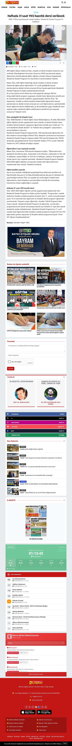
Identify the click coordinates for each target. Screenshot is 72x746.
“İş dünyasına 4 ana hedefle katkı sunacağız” (36, 475)
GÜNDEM (4, 7)
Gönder (10, 368)
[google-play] (44, 712)
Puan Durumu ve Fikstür (16, 726)
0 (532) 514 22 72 (13, 652)
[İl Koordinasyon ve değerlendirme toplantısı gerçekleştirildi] (21, 298)
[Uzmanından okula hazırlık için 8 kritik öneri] (51, 298)
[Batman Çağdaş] (12, 2)
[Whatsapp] (42, 707)
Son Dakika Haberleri (15, 730)
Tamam (65, 743)
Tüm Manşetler (43, 726)
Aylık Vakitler (11, 569)
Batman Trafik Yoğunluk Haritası (48, 723)
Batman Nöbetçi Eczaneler (17, 720)
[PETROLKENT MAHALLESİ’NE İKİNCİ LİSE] (21, 275)
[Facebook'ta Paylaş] (7, 62)
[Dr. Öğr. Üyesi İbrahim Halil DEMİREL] (21, 393)
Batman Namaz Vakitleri (16, 723)
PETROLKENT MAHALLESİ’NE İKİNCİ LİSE (20, 285)
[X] (29, 707)
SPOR (49, 7)
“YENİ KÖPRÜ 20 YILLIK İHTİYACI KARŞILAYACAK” (38, 493)
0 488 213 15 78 (37, 696)
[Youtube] (36, 707)
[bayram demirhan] (36, 242)
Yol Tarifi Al (24, 652)
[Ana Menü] (65, 2)
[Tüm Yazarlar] (64, 377)
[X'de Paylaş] (10, 62)
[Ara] (62, 2)
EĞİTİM (33, 7)
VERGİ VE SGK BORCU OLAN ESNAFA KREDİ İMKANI (39, 484)
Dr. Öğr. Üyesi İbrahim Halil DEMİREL (21, 403)
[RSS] (45, 707)
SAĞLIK (26, 7)
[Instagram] (32, 707)
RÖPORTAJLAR (65, 7)
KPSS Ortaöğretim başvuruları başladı (19, 331)
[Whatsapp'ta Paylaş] (14, 62)
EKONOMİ (56, 7)
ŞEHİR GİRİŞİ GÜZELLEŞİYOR (31, 449)
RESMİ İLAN (41, 7)
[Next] (39, 707)
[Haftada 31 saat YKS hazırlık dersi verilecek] (36, 43)
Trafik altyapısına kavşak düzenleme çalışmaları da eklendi (41, 458)
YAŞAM (19, 7)
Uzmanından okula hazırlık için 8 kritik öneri (51, 308)
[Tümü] (64, 441)
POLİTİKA (12, 7)
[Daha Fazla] (17, 62)
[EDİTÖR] (50, 393)
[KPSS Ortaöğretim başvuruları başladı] (21, 321)
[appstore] (28, 712)
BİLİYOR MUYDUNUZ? (57, 736)
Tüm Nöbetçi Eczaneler (37, 674)
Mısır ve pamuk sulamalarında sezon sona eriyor (37, 466)
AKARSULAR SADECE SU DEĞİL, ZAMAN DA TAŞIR (21, 382)
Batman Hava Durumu (45, 720)
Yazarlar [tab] (10, 377)
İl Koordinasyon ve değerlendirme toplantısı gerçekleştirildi (18, 308)
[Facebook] (26, 707)
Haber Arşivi (42, 730)
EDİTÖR (50, 402)
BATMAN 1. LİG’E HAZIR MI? (50, 381)
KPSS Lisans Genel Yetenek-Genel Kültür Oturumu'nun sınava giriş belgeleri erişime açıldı (50, 332)
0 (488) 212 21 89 (13, 662)
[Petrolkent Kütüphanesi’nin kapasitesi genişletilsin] (51, 275)
